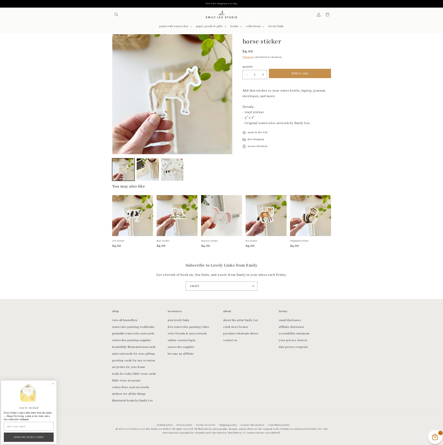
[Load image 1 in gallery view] (123, 169)
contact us (230, 340)
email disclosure (290, 320)
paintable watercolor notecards (133, 333)
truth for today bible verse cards (134, 374)
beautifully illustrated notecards (134, 347)
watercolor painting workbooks (133, 327)
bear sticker (163, 240)
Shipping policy (228, 425)
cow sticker (118, 240)
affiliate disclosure (291, 327)
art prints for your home (128, 367)
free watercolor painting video (188, 327)
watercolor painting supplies (131, 340)
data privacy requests (293, 347)
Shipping (247, 57)
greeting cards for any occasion (133, 360)
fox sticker (251, 240)
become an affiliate (181, 354)
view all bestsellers (124, 320)
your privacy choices (293, 340)
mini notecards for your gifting (133, 354)
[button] (116, 14)
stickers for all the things (129, 394)
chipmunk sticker (299, 240)
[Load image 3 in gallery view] (172, 169)
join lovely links (178, 320)
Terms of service (206, 425)
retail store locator (235, 327)
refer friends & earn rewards (187, 333)
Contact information (252, 425)
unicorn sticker (209, 240)
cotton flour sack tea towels (130, 387)
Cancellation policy (279, 425)
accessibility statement (294, 333)
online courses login (182, 340)
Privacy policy (184, 425)
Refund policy (165, 425)
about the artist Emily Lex (240, 320)
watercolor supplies (181, 347)
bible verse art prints (126, 380)
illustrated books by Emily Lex (132, 400)
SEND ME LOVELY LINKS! (29, 437)
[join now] (252, 286)
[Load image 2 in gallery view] (148, 169)
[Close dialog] (53, 383)
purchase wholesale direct (240, 333)
